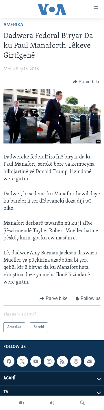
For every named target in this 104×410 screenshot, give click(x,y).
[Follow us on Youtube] (35, 361)
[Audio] (52, 403)
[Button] (87, 82)
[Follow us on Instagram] (49, 361)
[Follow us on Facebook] (8, 361)
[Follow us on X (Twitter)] (22, 361)
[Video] (21, 403)
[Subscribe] (89, 361)
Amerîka (13, 25)
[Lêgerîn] (82, 403)
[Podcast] (75, 361)
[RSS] (62, 361)
